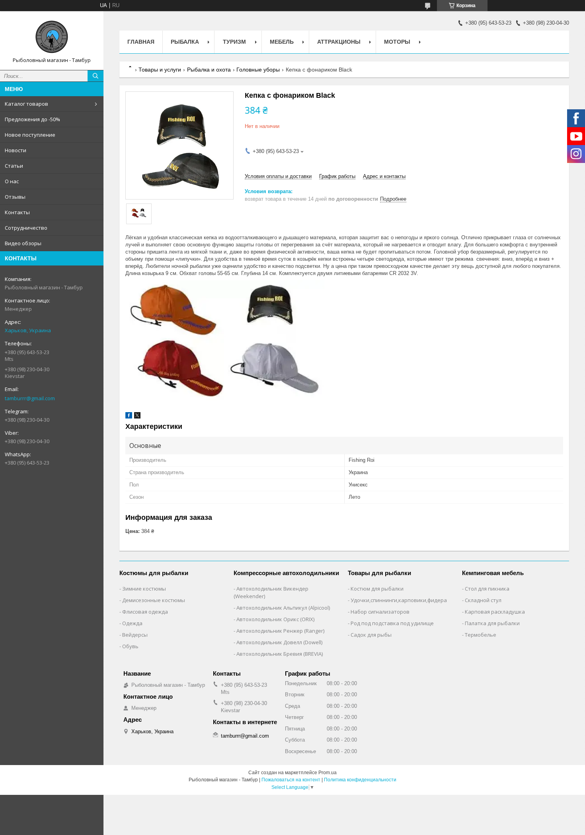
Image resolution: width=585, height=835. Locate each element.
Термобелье (480, 634)
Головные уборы (258, 69)
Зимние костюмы (144, 588)
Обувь (130, 646)
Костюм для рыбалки (377, 588)
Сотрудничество (26, 227)
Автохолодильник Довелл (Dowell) (279, 642)
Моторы (397, 42)
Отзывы (15, 196)
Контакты (17, 212)
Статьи (14, 165)
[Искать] (95, 76)
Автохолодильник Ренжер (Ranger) (280, 630)
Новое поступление (30, 134)
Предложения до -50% (32, 119)
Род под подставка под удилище (392, 623)
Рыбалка (185, 42)
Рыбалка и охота (209, 69)
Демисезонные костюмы (153, 600)
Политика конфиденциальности (360, 780)
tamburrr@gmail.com (30, 398)
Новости (15, 150)
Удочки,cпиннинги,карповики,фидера (399, 600)
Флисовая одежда (145, 611)
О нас (12, 181)
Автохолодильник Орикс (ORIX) (275, 619)
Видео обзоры (23, 243)
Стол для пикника (487, 588)
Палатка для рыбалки (492, 623)
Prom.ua (327, 772)
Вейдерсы (135, 634)
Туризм (234, 42)
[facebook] (128, 417)
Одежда (132, 623)
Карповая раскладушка (495, 611)
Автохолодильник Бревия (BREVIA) (279, 653)
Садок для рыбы (371, 634)
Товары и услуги (159, 69)
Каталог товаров (26, 103)
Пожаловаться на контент (290, 780)
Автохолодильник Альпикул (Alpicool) (283, 607)
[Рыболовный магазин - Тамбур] (52, 37)
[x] (137, 417)
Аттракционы (339, 42)
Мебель (282, 42)
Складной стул (483, 600)
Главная (140, 42)
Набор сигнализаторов (380, 611)
